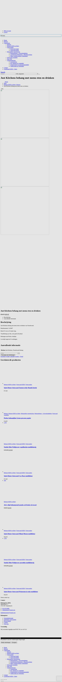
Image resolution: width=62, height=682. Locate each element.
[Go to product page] (32, 579)
